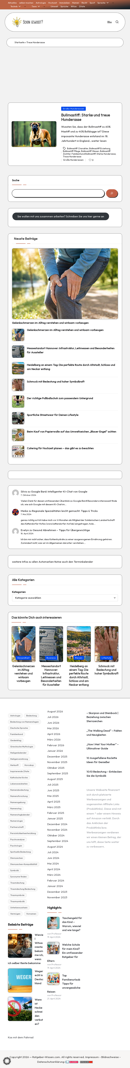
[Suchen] (112, 193)
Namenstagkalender (20, 814)
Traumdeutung (17, 882)
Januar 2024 (55, 886)
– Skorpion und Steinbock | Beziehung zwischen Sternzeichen (102, 717)
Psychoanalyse (17, 839)
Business (51, 657)
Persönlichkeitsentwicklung (23, 833)
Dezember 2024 (57, 824)
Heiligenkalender (18, 752)
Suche (15, 180)
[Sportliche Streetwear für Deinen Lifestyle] (18, 418)
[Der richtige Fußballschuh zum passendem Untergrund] (18, 402)
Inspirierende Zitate (19, 771)
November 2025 (57, 762)
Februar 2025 (55, 812)
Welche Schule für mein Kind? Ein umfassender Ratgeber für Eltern (65, 952)
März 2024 (54, 874)
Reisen (78, 657)
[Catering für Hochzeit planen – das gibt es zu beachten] (18, 452)
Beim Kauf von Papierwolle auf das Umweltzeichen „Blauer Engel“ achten (71, 431)
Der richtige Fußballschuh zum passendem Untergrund (60, 398)
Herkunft (14, 765)
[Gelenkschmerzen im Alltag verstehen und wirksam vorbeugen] (65, 283)
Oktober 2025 (55, 767)
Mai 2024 (53, 863)
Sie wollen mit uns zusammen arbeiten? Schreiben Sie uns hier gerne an (60, 216)
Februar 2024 (55, 880)
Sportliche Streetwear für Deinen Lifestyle (52, 414)
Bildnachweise (110, 1057)
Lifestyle (106, 657)
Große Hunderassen (73, 108)
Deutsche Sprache (19, 728)
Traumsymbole (17, 895)
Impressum (92, 1057)
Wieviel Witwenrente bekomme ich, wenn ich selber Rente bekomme (25, 949)
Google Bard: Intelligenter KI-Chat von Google (59, 491)
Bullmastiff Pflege (71, 151)
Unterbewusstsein (18, 907)
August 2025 (55, 779)
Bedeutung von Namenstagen (24, 721)
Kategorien (19, 591)
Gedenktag (15, 740)
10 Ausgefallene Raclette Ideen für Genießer (102, 760)
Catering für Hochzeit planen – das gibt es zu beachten (60, 448)
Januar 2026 (55, 750)
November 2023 (57, 897)
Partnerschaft (17, 827)
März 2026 (54, 739)
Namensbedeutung (19, 790)
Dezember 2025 (57, 756)
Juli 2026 (52, 717)
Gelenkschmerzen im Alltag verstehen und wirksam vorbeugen (50, 322)
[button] (7, 1061)
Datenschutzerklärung (50, 1061)
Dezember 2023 (57, 891)
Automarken (46, 561)
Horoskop (29, 765)
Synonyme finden (18, 876)
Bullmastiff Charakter (77, 148)
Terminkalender (83, 561)
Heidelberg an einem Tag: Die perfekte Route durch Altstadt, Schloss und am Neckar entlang (71, 367)
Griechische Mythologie (21, 746)
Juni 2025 (53, 790)
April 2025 (53, 801)
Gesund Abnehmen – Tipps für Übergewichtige (61, 530)
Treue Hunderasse (72, 156)
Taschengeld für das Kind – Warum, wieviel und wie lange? (72, 924)
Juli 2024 (52, 852)
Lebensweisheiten (19, 783)
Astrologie (15, 715)
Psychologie (16, 845)
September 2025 (57, 773)
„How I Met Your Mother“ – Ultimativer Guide (103, 746)
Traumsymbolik (17, 901)
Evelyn (25, 530)
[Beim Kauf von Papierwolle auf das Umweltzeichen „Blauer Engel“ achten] (18, 435)
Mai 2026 (53, 728)
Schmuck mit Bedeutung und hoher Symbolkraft (55, 381)
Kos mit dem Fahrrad (20, 1037)
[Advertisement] (65, 71)
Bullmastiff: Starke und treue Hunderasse (85, 117)
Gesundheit (23, 657)
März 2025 (53, 807)
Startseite (20, 42)
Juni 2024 (53, 858)
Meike (24, 510)
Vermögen (15, 913)
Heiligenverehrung (19, 759)
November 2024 (57, 829)
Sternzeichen (16, 858)
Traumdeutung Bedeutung (22, 889)
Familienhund (16, 734)
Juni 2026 (53, 722)
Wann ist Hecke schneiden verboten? (39, 1011)
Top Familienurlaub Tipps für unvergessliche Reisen (63, 983)
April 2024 (53, 869)
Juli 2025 (52, 784)
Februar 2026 (55, 745)
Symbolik (14, 870)
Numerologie (16, 821)
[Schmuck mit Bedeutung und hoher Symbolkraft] (18, 385)
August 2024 (55, 846)
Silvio (24, 491)
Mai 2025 (53, 795)
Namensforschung (19, 796)
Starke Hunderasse (106, 153)
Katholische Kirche (19, 777)
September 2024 (57, 841)
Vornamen (31, 913)
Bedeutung (31, 715)
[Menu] (109, 22)
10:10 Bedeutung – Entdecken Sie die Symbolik (104, 773)
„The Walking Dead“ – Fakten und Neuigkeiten (104, 732)
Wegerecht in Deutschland (39, 977)
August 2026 (55, 711)
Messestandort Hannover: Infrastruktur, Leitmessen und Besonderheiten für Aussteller (70, 350)
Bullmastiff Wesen (90, 151)
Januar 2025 (55, 818)
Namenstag (15, 808)
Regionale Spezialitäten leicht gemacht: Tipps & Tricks (65, 510)
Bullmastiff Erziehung (99, 148)
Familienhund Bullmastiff (84, 153)
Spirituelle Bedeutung (20, 851)
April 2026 (53, 734)
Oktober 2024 (56, 835)
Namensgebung (17, 802)
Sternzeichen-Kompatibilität (23, 864)
